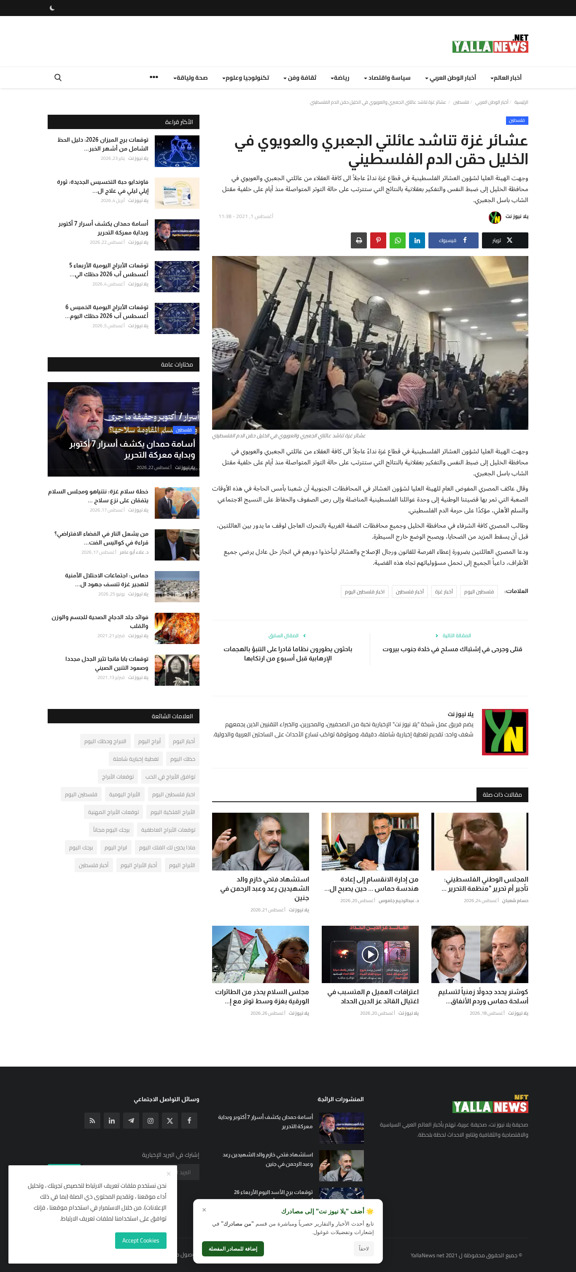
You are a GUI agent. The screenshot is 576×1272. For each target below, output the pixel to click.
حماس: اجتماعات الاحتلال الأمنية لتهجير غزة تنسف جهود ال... (106, 579)
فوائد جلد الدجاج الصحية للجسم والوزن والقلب (99, 621)
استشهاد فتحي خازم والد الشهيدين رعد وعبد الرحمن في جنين (264, 888)
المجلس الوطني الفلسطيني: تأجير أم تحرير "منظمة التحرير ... (484, 884)
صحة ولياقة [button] (192, 77)
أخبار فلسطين (410, 591)
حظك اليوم (182, 759)
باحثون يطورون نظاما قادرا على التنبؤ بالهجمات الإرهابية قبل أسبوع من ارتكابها (288, 653)
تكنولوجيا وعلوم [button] (247, 77)
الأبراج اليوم (182, 865)
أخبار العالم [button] (508, 77)
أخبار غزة (444, 591)
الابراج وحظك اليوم (105, 741)
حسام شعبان (515, 900)
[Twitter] (170, 1121)
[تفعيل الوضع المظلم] (52, 8)
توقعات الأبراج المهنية (113, 812)
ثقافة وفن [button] (301, 77)
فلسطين (461, 102)
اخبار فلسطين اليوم (365, 591)
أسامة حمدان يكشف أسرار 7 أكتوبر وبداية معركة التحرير (103, 227)
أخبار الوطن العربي (492, 102)
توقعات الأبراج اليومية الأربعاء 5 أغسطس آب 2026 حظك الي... (109, 270)
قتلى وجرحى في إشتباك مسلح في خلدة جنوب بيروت (452, 648)
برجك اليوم (81, 847)
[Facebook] (189, 1121)
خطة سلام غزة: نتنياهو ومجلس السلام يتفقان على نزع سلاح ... (98, 496)
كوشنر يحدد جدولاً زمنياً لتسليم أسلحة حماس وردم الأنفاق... (483, 996)
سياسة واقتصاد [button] (389, 77)
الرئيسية (521, 102)
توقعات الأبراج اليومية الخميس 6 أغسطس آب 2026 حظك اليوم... (106, 311)
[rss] (92, 1121)
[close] (168, 1174)
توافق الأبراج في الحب (170, 776)
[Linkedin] (112, 1121)
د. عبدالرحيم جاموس (399, 900)
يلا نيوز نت (517, 216)
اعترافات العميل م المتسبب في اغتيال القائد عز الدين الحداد (373, 996)
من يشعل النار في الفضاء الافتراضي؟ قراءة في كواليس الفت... (101, 537)
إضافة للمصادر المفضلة (233, 1249)
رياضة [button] (342, 77)
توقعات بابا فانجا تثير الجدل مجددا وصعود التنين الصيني (106, 663)
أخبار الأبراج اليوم (139, 865)
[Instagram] (151, 1121)
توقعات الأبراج (118, 776)
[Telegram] (131, 1121)
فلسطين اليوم (479, 591)
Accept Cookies (140, 1240)
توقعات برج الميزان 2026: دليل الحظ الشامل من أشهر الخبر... (102, 144)
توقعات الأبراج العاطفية (168, 830)
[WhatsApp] (398, 240)
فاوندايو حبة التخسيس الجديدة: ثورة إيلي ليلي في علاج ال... (102, 186)
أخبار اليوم (184, 741)
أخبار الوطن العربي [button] (452, 77)
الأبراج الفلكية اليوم (173, 812)
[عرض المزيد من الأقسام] (154, 78)
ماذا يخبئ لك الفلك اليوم (167, 847)
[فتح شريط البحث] (58, 77)
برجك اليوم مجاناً (111, 830)
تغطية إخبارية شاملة (136, 759)
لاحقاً (364, 1249)
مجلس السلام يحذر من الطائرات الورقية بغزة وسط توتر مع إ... (262, 996)
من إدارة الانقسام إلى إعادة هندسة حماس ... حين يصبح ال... (371, 884)
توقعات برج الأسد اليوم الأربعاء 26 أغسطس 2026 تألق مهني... (273, 1197)
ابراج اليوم (116, 847)
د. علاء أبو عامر (134, 551)
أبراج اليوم (149, 741)
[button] (417, 240)
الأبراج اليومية (124, 794)
